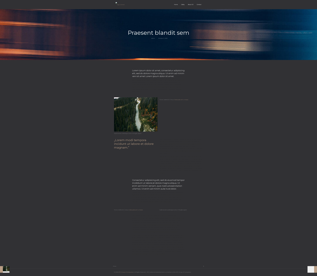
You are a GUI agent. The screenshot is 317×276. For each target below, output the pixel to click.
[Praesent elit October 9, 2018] (4, 269)
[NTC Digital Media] (120, 4)
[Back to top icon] (201, 272)
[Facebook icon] (192, 272)
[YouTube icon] (195, 272)
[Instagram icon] (197, 272)
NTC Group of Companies (125, 272)
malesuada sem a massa (181, 99)
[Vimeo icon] (193, 272)
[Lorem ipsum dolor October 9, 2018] (312, 269)
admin (153, 38)
